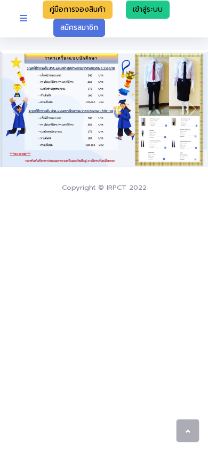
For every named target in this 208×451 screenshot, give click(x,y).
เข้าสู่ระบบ (148, 9)
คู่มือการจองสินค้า (78, 9)
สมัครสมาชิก (79, 27)
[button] (15, 108)
